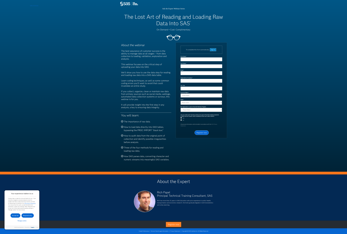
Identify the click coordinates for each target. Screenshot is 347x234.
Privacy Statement (175, 231)
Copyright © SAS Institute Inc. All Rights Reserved (195, 231)
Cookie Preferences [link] (144, 231)
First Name (183, 56)
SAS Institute (137, 5)
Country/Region (185, 92)
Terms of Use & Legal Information (159, 231)
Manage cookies (22, 221)
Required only (27, 215)
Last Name (183, 63)
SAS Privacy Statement (30, 203)
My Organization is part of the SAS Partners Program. (193, 106)
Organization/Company (186, 77)
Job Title (183, 85)
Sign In (213, 50)
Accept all (15, 215)
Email (182, 70)
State (182, 99)
